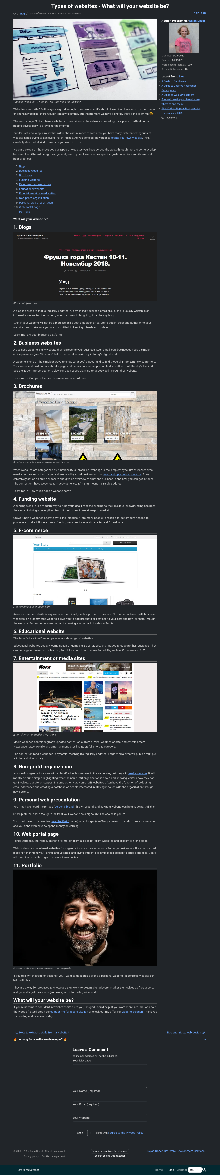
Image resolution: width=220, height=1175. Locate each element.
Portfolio (24, 211)
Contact (182, 1170)
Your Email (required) (86, 1104)
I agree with (119, 1132)
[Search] (204, 1170)
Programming (99, 1151)
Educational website (31, 189)
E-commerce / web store (35, 184)
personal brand (64, 806)
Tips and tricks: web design (184, 1032)
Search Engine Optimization (110, 1155)
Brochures (25, 175)
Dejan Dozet (197, 20)
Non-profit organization (34, 198)
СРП (196, 13)
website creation (132, 1011)
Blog (171, 1170)
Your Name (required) (86, 1091)
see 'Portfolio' (60, 821)
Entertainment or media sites (37, 193)
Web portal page (29, 207)
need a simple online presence (122, 474)
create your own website (126, 137)
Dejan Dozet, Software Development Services (176, 1151)
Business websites (31, 170)
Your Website (81, 1117)
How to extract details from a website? (43, 1032)
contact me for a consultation (69, 1011)
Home (159, 1170)
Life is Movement (28, 1170)
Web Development (118, 1151)
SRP (203, 13)
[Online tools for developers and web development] (165, 1167)
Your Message (82, 1060)
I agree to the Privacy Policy (125, 1132)
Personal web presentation (36, 202)
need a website (137, 773)
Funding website (29, 180)
